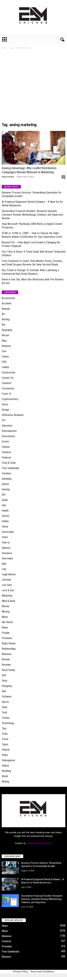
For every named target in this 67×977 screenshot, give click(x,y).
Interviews (7, 558)
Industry (6, 547)
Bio (3, 324)
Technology (8, 723)
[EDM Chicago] (33, 17)
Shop (4, 680)
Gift (3, 494)
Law (4, 569)
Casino (5, 356)
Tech (4, 712)
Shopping (7, 686)
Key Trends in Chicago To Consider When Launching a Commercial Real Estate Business (30, 272)
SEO (4, 675)
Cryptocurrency (10, 399)
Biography (7, 330)
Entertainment (9, 431)
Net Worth (7, 622)
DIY (4, 420)
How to (6, 542)
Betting (5, 319)
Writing (5, 781)
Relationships (9, 648)
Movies (5, 606)
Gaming (6, 489)
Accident (6, 303)
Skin (4, 691)
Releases (7, 654)
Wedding (6, 771)
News (5, 627)
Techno (6, 717)
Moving (5, 611)
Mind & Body (8, 601)
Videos (5, 765)
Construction (8, 372)
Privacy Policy (20, 971)
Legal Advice (9, 574)
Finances (6, 457)
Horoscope (8, 531)
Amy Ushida (8, 176)
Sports (5, 701)
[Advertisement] (33, 86)
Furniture (6, 473)
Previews (7, 638)
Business (6, 346)
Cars (4, 351)
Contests (6, 383)
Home (4, 48)
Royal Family (8, 670)
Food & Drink (9, 462)
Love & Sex (8, 590)
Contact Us (8, 377)
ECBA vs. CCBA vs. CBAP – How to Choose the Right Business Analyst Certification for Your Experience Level (32, 235)
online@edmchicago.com (39, 843)
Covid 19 (6, 393)
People (5, 632)
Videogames (8, 760)
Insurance (7, 553)
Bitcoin (5, 335)
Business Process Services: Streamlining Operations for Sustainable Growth (32, 194)
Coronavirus (8, 388)
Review (6, 659)
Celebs (5, 367)
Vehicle (6, 749)
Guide (5, 500)
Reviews (6, 664)
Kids (4, 563)
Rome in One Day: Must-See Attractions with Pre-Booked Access (32, 281)
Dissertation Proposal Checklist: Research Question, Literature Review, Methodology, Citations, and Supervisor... (41, 899)
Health (5, 510)
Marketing (7, 595)
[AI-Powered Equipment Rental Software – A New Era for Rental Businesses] (10, 884)
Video (5, 755)
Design (5, 409)
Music (5, 616)
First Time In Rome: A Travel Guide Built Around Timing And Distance (33, 253)
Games (5, 484)
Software (7, 696)
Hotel (5, 537)
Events (5, 441)
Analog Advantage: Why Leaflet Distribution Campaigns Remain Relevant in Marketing (29, 170)
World (5, 776)
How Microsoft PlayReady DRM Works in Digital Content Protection (32, 225)
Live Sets (7, 585)
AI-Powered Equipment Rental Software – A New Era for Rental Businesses (32, 203)
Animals (6, 308)
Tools (5, 733)
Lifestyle (6, 579)
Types (5, 744)
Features (6, 452)
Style (4, 707)
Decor (5, 404)
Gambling (7, 478)
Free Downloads (10, 468)
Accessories (8, 298)
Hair (4, 505)
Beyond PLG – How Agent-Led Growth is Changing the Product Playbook (31, 244)
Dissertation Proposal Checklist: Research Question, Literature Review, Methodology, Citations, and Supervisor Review (32, 214)
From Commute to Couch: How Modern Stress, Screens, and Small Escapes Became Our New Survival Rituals (32, 262)
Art (3, 314)
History (5, 516)
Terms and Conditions (42, 971)
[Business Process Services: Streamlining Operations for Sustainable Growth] (10, 867)
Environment (8, 436)
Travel (5, 739)
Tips (4, 728)
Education (7, 425)
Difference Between (13, 415)
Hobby (5, 521)
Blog (4, 340)
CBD (4, 361)
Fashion (6, 446)
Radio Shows (9, 643)
